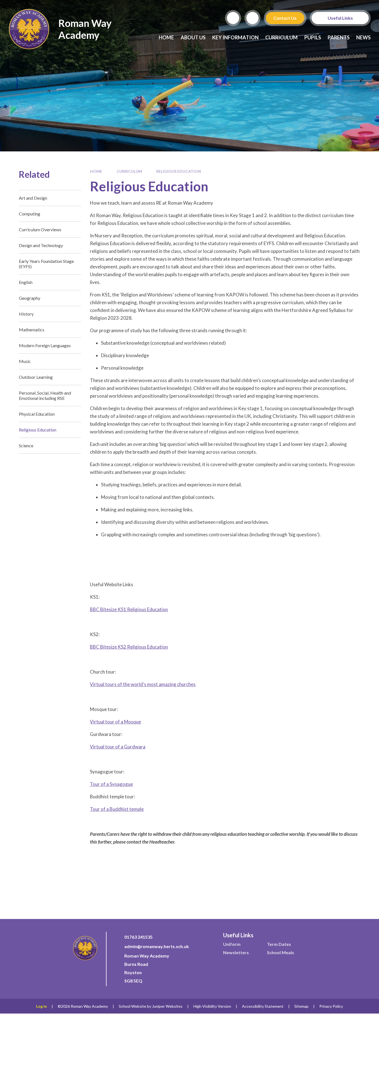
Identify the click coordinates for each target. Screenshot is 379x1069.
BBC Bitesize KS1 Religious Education (129, 609)
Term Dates (279, 944)
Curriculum (129, 171)
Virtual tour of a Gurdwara (117, 747)
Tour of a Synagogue (111, 784)
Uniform (232, 944)
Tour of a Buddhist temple (117, 809)
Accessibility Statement (263, 1006)
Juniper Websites (167, 1006)
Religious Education (178, 171)
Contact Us (285, 18)
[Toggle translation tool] (252, 18)
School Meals (280, 952)
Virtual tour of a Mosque (115, 722)
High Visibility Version (212, 1006)
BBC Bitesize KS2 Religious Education (129, 647)
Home (96, 171)
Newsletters (236, 952)
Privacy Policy (331, 1006)
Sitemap (301, 1006)
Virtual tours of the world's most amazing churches (143, 684)
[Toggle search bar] (233, 18)
